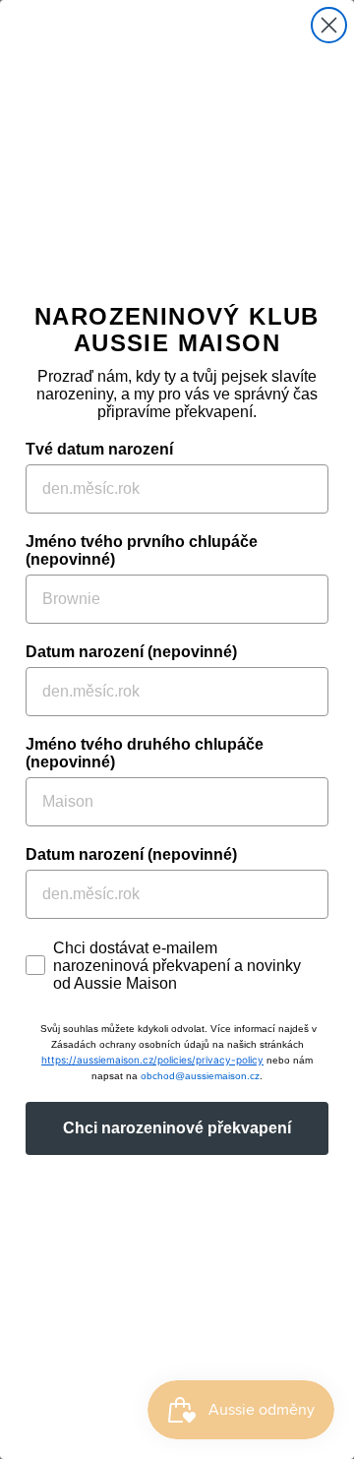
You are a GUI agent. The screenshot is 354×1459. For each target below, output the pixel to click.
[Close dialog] (329, 25)
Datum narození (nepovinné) (131, 651)
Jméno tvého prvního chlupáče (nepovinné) (142, 550)
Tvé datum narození (99, 449)
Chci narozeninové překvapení (177, 1128)
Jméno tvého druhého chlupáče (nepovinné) (145, 753)
